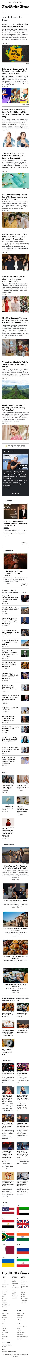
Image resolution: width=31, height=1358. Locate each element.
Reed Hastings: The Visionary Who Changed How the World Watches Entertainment (8, 1154)
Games (4, 1315)
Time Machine (20, 1332)
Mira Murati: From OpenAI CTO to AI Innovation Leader (8, 718)
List (22, 1290)
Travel (3, 1338)
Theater (23, 1302)
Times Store (20, 1334)
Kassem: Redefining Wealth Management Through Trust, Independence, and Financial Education (14, 475)
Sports (4, 1300)
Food (3, 1319)
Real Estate (5, 1332)
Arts (22, 1279)
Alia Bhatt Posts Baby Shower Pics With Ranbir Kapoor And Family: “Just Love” (14, 197)
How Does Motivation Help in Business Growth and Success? (10, 632)
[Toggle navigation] (4, 12)
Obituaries (4, 1302)
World (3, 1282)
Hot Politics (5, 1290)
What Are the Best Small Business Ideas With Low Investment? (10, 749)
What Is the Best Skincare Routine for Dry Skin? (23, 787)
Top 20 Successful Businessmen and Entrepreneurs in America (7, 1125)
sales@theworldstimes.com (9, 1351)
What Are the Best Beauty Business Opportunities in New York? (7, 788)
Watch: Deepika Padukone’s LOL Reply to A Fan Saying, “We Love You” (14, 407)
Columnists (15, 1283)
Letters (14, 1290)
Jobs (3, 1324)
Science (4, 1298)
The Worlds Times (18, 1354)
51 (18, 446)
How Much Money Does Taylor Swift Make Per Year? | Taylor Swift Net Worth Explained (7, 1098)
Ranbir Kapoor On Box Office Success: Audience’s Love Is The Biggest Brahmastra (14, 236)
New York (4, 1292)
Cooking (19, 1319)
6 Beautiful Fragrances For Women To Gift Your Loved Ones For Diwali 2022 (13, 155)
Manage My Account (22, 1336)
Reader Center (20, 1313)
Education (4, 1317)
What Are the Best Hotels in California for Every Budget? (10, 642)
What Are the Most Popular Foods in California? (15, 985)
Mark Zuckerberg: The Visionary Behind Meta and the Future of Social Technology (10, 621)
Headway (19, 1321)
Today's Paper (5, 1304)
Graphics (19, 1330)
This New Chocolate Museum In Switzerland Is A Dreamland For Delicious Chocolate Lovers (15, 320)
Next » (23, 446)
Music (23, 1296)
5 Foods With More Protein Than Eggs (22, 1031)
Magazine (4, 1328)
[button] (12, 493)
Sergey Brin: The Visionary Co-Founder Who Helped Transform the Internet (10, 653)
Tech (3, 1296)
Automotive (5, 1313)
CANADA (13, 2)
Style (3, 1334)
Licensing (19, 1338)
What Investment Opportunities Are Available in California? (9, 687)
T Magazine (5, 1336)
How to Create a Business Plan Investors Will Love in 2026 (15, 25)
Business (4, 1294)
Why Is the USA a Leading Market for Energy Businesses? (10, 728)
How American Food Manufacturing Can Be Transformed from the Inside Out (8, 1033)
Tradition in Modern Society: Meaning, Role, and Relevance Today (8, 1183)
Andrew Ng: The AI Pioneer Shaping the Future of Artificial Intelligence (8, 760)
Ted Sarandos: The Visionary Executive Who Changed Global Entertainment (23, 1125)
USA (9, 2)
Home (3, 1279)
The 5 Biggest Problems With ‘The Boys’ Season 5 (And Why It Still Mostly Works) (22, 1154)
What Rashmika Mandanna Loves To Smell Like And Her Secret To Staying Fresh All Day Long (15, 113)
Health (4, 1321)
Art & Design (24, 1282)
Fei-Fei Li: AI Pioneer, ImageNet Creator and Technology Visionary (9, 739)
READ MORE (5, 43)
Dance (23, 1292)
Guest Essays (15, 1288)
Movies (23, 1294)
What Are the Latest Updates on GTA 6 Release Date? (22, 1073)
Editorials (14, 1285)
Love (3, 1326)
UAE (18, 2)
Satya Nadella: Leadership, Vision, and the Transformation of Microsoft (10, 598)
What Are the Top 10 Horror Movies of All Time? (8, 1073)
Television (24, 1300)
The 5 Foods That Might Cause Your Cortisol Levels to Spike (7, 1052)
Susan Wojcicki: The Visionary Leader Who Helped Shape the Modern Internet (23, 1097)
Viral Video (14, 1296)
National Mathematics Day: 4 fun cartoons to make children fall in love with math (15, 71)
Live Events (20, 1324)
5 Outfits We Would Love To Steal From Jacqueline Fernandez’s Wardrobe (13, 279)
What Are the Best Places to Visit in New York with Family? (10, 610)
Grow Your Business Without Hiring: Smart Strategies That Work (22, 1183)
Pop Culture (24, 1298)
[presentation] (22, 543)
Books (23, 1284)
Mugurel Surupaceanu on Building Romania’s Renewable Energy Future (15, 523)
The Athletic (20, 1315)
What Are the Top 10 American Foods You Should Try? (9, 664)
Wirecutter (19, 1317)
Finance (14, 1298)
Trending (4, 1307)
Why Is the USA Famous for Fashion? (10, 708)
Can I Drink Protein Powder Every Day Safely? (8, 808)
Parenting (4, 1330)
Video (18, 1328)
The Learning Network (22, 1326)
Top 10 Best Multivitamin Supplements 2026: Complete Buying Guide (22, 810)
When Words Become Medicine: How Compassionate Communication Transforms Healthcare (8, 833)
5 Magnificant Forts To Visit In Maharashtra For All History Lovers (15, 364)
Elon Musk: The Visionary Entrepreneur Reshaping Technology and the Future (10, 698)
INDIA (21, 2)
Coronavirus (5, 1284)
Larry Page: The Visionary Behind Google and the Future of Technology (10, 675)
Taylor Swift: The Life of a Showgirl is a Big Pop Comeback (13, 573)
